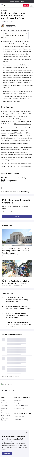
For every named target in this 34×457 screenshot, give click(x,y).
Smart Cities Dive (19, 416)
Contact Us (4, 405)
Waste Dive (17, 419)
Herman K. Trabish (10, 25)
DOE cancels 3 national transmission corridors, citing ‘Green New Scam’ (17, 299)
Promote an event (19, 408)
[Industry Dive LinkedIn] (2, 390)
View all (4, 376)
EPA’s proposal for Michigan (22, 124)
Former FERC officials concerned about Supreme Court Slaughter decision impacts (16, 250)
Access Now (7, 453)
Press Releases (5, 415)
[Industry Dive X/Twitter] (9, 390)
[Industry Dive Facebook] (6, 390)
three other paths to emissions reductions (19, 70)
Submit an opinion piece (21, 405)
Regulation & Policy (23, 192)
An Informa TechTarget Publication (17, 1)
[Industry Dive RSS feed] (13, 390)
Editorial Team (5, 403)
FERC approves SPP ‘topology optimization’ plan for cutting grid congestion (17, 315)
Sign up (26, 5)
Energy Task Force (24, 135)
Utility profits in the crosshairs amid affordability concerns (15, 282)
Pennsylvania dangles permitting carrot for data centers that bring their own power (18, 324)
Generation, (12, 192)
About (3, 400)
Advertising (17, 400)
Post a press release (13, 376)
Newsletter (4, 408)
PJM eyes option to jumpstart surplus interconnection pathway (18, 307)
